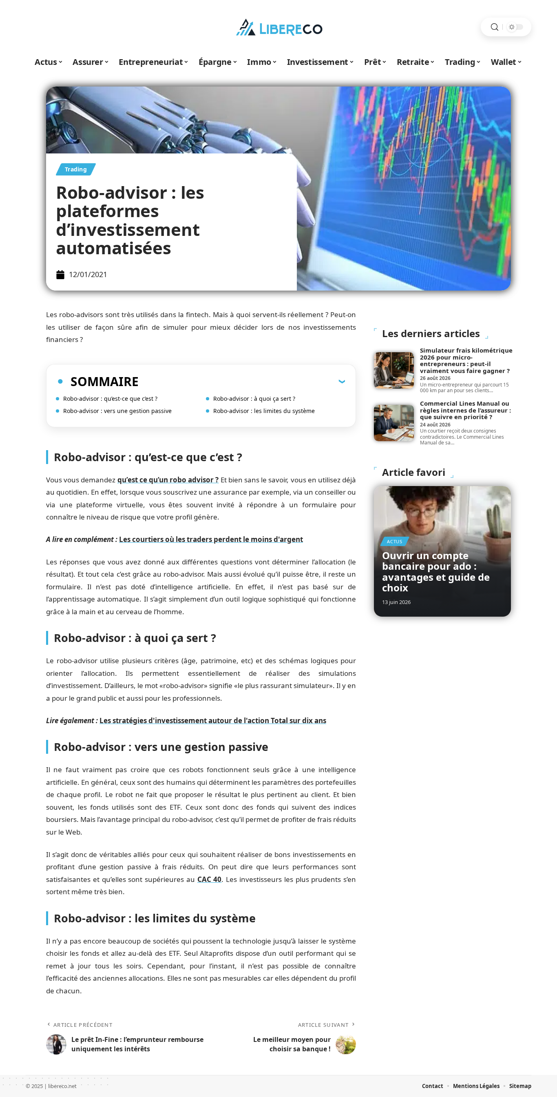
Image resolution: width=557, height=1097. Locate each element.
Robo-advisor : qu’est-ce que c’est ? (110, 398)
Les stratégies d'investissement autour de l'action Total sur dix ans (212, 720)
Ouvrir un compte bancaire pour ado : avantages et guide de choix (436, 571)
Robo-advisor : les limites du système (264, 411)
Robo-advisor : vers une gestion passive (117, 411)
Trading (76, 169)
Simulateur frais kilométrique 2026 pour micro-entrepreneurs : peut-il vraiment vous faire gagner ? (466, 360)
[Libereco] (278, 26)
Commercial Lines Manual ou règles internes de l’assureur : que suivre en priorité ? (465, 410)
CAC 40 (209, 879)
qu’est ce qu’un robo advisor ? (168, 479)
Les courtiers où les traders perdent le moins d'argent (211, 539)
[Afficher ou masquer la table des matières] (242, 381)
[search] (494, 27)
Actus (394, 541)
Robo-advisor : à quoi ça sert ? (254, 398)
